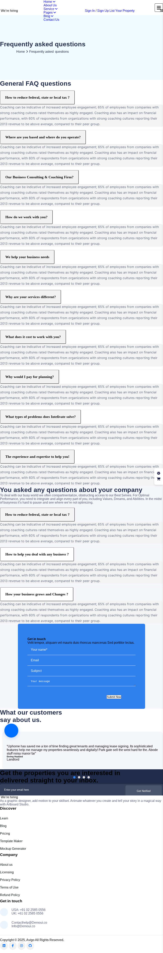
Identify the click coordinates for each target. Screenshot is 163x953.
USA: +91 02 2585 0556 (29, 909)
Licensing (7, 872)
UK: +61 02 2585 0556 (27, 913)
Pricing (5, 833)
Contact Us (51, 19)
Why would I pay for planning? (29, 377)
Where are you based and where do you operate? (43, 137)
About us (6, 864)
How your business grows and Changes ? (36, 594)
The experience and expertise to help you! (37, 457)
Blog (47, 16)
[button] (74, 777)
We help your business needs (27, 257)
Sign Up (103, 10)
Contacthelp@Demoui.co (29, 922)
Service (49, 9)
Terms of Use (9, 887)
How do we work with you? (26, 217)
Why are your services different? (30, 297)
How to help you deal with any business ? (37, 554)
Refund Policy (10, 895)
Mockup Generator (13, 848)
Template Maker (11, 841)
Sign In (90, 10)
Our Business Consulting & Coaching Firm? (39, 177)
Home (48, 1)
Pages (48, 12)
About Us (50, 5)
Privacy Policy (10, 880)
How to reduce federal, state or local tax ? (37, 97)
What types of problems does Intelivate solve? (40, 417)
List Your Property (122, 10)
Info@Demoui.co (23, 926)
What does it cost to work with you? (33, 337)
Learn (4, 818)
